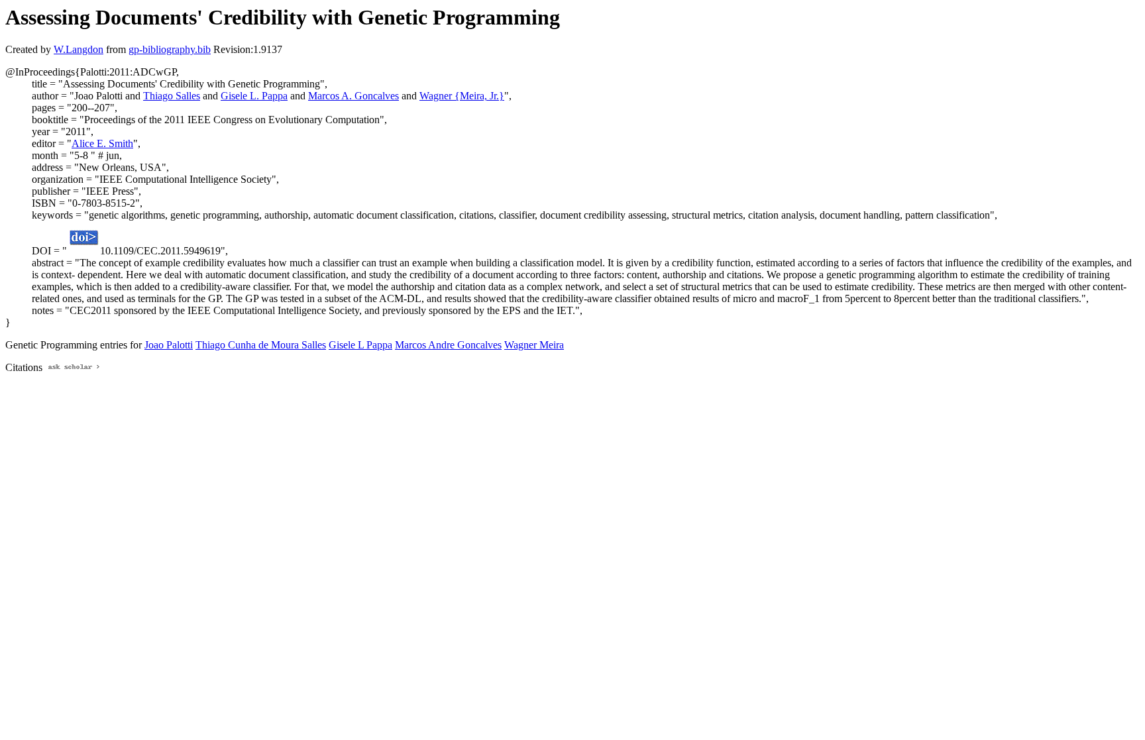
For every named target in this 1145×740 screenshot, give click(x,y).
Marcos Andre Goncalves (448, 344)
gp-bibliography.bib (170, 49)
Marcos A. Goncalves (353, 95)
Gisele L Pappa (360, 344)
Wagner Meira (534, 344)
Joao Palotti (168, 344)
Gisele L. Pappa (254, 95)
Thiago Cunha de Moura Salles (260, 344)
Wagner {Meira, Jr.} (461, 95)
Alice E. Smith (102, 143)
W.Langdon (78, 49)
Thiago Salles (171, 95)
